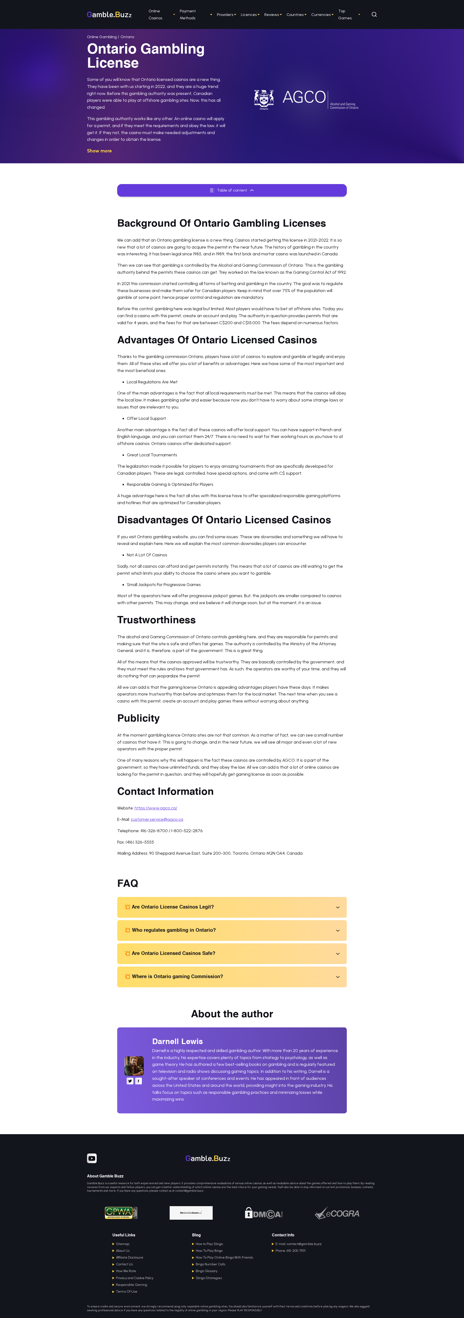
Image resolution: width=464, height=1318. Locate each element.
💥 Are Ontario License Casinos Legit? (169, 907)
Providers (225, 14)
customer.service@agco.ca (157, 819)
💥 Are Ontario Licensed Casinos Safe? (169, 953)
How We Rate (126, 1271)
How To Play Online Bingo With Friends (224, 1257)
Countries (295, 14)
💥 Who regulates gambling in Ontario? (170, 930)
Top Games (345, 14)
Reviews (271, 14)
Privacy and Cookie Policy (134, 1278)
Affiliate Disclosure (129, 1257)
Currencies (321, 14)
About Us (123, 1251)
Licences (249, 14)
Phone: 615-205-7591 (290, 1251)
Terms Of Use (126, 1291)
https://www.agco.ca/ (156, 808)
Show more (99, 151)
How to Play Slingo (209, 1244)
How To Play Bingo (209, 1251)
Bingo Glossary (207, 1271)
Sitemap (122, 1244)
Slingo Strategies (209, 1278)
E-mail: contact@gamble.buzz (299, 1244)
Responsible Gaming (131, 1285)
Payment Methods (188, 14)
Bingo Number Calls (210, 1264)
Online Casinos (155, 14)
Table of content (232, 190)
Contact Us (124, 1264)
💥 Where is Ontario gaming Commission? (173, 976)
